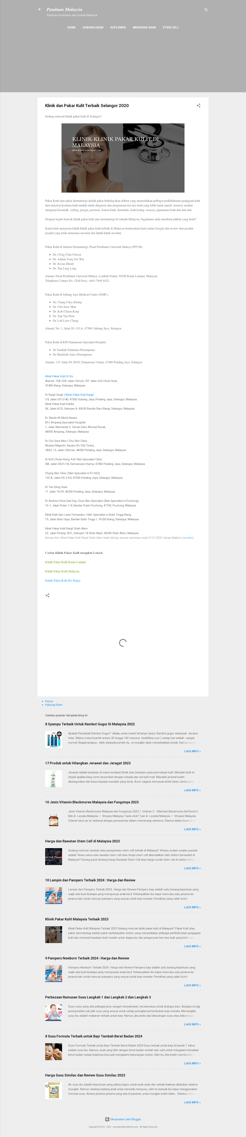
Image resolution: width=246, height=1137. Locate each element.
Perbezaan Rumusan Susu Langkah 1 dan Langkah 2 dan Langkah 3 (98, 997)
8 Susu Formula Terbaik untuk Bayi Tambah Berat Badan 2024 (93, 1036)
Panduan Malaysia (64, 9)
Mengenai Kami (144, 27)
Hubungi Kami (93, 27)
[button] (198, 106)
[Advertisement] (123, 67)
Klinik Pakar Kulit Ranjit (80, 394)
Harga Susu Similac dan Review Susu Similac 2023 (85, 1075)
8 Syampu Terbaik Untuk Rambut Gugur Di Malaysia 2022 (90, 724)
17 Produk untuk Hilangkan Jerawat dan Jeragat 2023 (87, 763)
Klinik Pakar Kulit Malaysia (62, 571)
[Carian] (206, 10)
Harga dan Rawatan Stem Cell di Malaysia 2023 (82, 841)
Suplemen (118, 27)
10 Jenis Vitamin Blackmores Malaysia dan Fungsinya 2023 (92, 802)
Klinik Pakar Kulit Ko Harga (62, 580)
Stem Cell (171, 27)
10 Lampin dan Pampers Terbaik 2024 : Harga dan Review (90, 880)
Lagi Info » (192, 751)
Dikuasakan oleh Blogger (125, 1119)
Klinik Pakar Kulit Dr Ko (59, 376)
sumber (188, 537)
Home (71, 27)
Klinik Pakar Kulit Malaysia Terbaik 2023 (76, 919)
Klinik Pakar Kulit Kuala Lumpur (65, 562)
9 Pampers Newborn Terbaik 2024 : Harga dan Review (87, 958)
